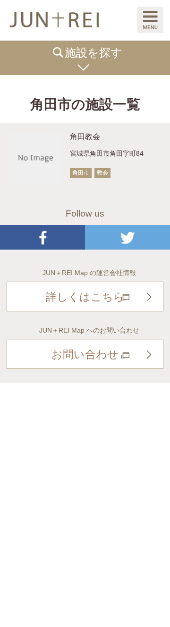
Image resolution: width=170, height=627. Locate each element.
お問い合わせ (85, 354)
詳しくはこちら (85, 297)
